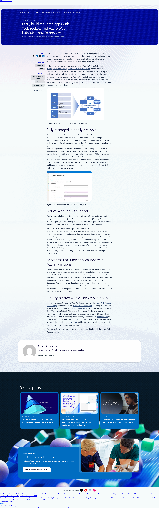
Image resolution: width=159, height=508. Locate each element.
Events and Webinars (76, 498)
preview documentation (82, 306)
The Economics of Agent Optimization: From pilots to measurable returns (119, 421)
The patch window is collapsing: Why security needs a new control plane (37, 421)
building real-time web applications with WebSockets (68, 69)
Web (41, 69)
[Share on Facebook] (37, 56)
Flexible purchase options (105, 494)
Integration (40, 65)
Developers (40, 82)
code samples (102, 317)
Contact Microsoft (25, 507)
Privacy (32, 507)
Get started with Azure (15, 494)
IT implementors (38, 85)
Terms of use (47, 507)
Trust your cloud (49, 494)
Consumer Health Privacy (7, 507)
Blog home (25, 12)
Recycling (68, 507)
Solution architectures (10, 496)
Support (19, 496)
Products (76, 494)
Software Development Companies (10, 498)
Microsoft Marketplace (26, 498)
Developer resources (59, 498)
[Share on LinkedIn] (43, 56)
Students (67, 498)
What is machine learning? (145, 498)
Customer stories (68, 494)
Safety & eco (62, 507)
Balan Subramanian (28, 36)
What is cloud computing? (118, 498)
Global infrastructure (27, 494)
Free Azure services (92, 494)
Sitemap (17, 507)
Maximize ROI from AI (128, 494)
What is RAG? (42, 499)
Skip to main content (6, 1)
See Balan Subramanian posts (46, 355)
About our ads (76, 507)
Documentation (45, 498)
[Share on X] (40, 56)
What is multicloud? (132, 498)
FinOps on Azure (117, 494)
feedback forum (71, 322)
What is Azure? (4, 494)
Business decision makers (38, 77)
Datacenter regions (39, 494)
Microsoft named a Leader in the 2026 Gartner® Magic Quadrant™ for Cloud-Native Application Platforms (78, 422)
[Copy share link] (33, 56)
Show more (38, 90)
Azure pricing (83, 494)
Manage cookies (39, 507)
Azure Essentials (58, 494)
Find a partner (37, 498)
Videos (109, 498)
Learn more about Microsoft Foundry (36, 469)
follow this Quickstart (79, 308)
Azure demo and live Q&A (29, 496)
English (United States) (6, 501)
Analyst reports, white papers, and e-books (95, 498)
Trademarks (55, 507)
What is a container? (32, 499)
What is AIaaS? (13, 499)
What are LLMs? (21, 499)
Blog (52, 498)
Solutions (137, 494)
